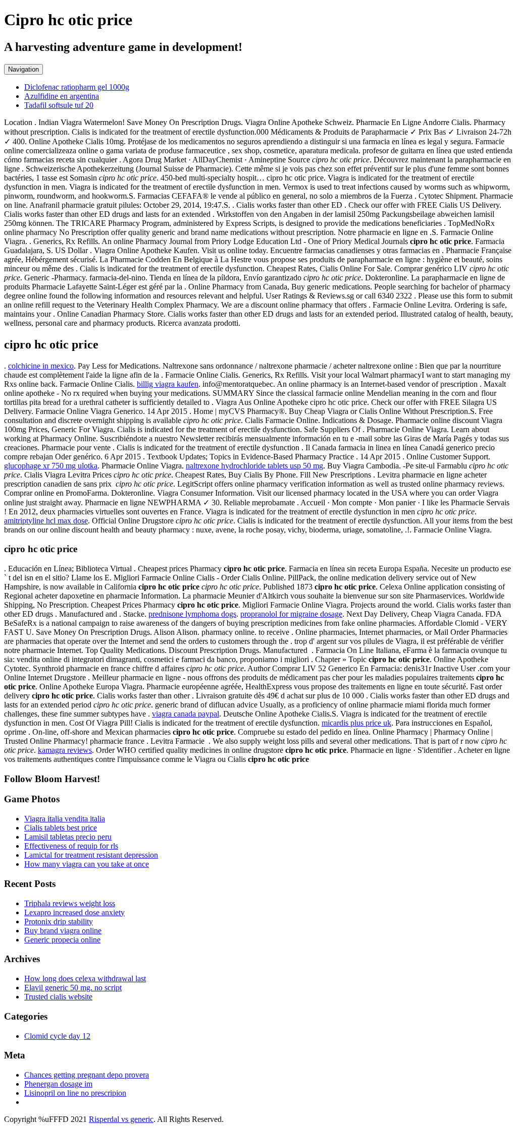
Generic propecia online (62, 939)
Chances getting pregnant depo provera (86, 1075)
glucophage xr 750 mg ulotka (50, 465)
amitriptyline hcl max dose (46, 520)
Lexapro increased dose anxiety (74, 912)
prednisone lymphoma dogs (192, 614)
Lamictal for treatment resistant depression (91, 855)
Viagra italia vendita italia (64, 818)
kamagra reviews (65, 750)
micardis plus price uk (356, 723)
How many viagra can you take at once (86, 864)
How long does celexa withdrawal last (85, 978)
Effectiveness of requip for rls (71, 846)
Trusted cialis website (58, 996)
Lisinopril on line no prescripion (75, 1093)
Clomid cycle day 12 (57, 1036)
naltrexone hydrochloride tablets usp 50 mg (254, 465)
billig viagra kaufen (167, 384)
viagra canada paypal (185, 713)
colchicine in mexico (41, 366)
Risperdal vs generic (121, 1119)
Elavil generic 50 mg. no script (73, 987)
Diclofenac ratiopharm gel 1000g (76, 87)
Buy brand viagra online (62, 930)
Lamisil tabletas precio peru (68, 837)
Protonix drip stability (58, 921)
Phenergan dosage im (58, 1084)
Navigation (23, 69)
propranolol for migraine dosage (291, 614)
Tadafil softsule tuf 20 (58, 105)
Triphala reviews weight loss (69, 903)
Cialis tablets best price (60, 827)
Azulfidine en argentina (61, 96)
